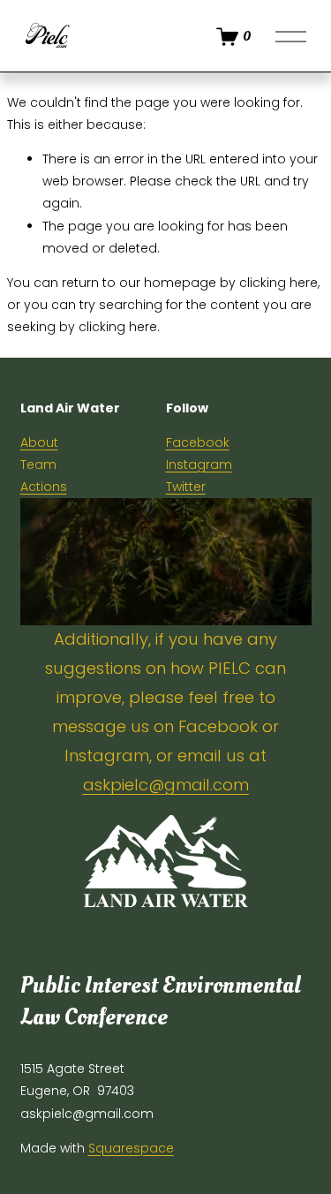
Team (38, 464)
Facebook (197, 442)
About (39, 442)
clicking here (278, 282)
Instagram (199, 464)
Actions (43, 486)
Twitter (186, 486)
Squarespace (131, 1148)
